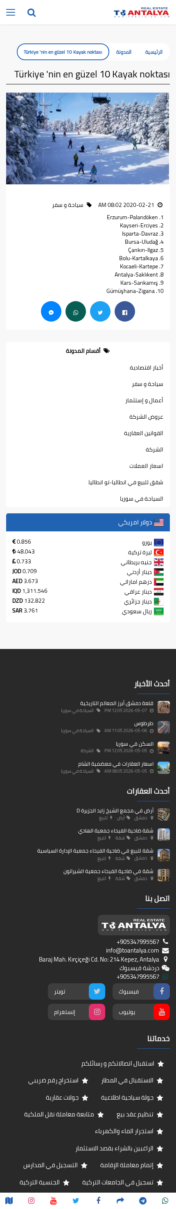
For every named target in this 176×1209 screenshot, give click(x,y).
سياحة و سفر (147, 384)
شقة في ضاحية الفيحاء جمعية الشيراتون (108, 871)
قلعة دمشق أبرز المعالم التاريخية (116, 703)
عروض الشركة (146, 416)
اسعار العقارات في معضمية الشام (115, 764)
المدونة (123, 52)
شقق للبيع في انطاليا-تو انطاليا (125, 482)
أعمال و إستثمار (144, 400)
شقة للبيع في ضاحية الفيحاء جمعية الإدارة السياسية (95, 850)
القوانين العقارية (143, 433)
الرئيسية (153, 52)
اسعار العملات (146, 465)
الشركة (154, 449)
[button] (164, 139)
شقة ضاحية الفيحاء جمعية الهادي (115, 830)
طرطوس (143, 723)
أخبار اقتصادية (146, 367)
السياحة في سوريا (141, 498)
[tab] (88, 350)
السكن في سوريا (134, 744)
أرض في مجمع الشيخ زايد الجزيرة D (115, 810)
